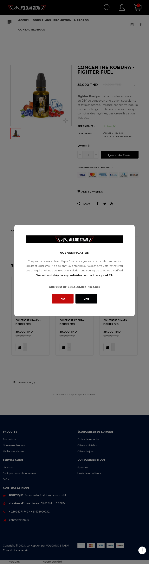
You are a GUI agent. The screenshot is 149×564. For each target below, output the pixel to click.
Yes (86, 298)
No (63, 298)
